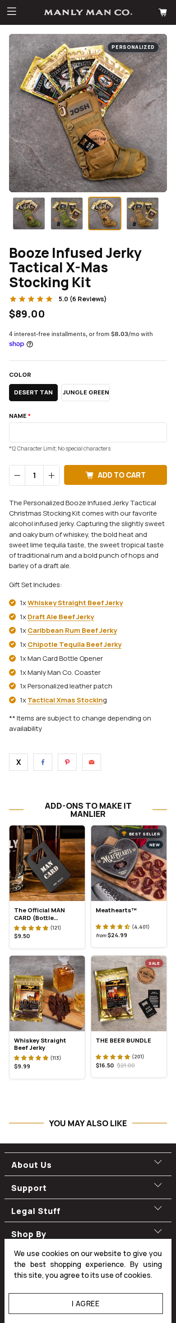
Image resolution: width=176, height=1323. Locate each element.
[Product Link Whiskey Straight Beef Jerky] (47, 993)
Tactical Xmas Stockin (65, 700)
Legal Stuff (35, 1210)
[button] (31, 928)
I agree (85, 1304)
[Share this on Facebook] (42, 762)
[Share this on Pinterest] (67, 762)
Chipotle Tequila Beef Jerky (74, 644)
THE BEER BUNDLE (123, 1040)
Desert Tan (33, 392)
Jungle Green (86, 392)
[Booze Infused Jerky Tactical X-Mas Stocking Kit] (88, 113)
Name (20, 416)
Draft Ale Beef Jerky (61, 616)
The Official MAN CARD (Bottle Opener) (39, 913)
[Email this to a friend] (91, 762)
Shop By (28, 1233)
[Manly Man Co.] (88, 12)
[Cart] (163, 12)
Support (29, 1187)
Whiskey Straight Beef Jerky (75, 602)
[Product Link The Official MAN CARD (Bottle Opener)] (47, 863)
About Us (31, 1164)
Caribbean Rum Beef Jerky (72, 630)
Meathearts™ (116, 910)
